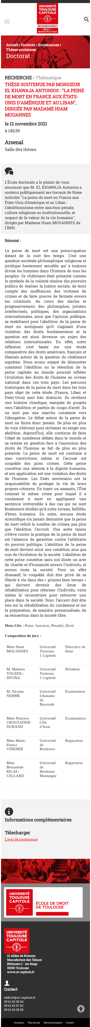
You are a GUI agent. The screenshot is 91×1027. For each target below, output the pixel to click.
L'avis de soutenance (21, 839)
